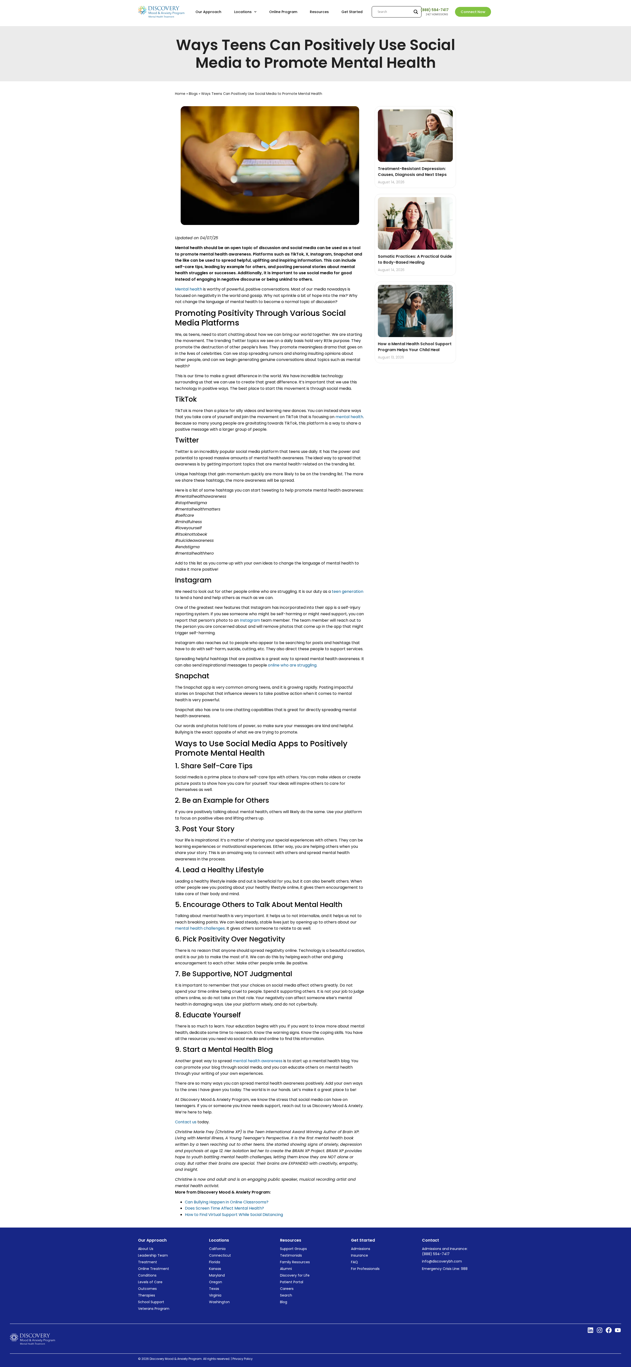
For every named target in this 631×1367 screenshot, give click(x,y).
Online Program (283, 11)
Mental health (188, 289)
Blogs (193, 93)
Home (180, 93)
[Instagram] (599, 1330)
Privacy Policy (242, 1359)
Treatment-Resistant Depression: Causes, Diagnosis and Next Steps (413, 171)
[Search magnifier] (415, 11)
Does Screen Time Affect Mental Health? (224, 1208)
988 (464, 1268)
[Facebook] (608, 1330)
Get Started (352, 11)
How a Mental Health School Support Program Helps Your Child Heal (415, 347)
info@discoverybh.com (442, 1261)
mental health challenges (200, 928)
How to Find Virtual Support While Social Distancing (234, 1214)
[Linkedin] (590, 1330)
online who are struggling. (292, 665)
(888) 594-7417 (435, 9)
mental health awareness (257, 1061)
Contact (430, 1240)
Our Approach (208, 11)
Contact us (185, 1122)
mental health (348, 417)
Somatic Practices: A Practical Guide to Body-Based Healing (415, 259)
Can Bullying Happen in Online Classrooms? (226, 1202)
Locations (243, 11)
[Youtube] (617, 1330)
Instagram (250, 620)
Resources (319, 11)
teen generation (347, 591)
